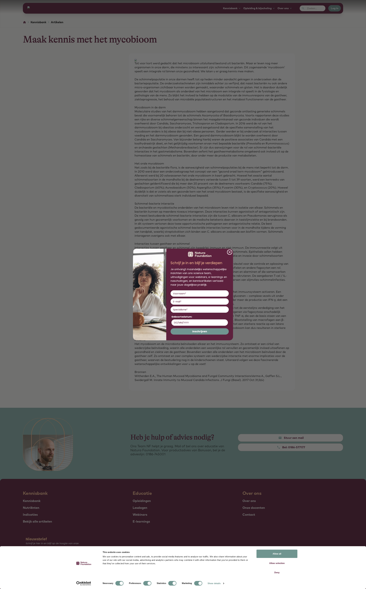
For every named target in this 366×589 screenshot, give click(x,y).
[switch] (147, 583)
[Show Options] (226, 310)
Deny (277, 572)
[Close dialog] (229, 252)
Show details (214, 583)
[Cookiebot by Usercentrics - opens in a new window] (83, 583)
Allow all (277, 553)
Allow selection (277, 563)
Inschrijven (199, 331)
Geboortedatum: (181, 316)
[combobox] (199, 310)
